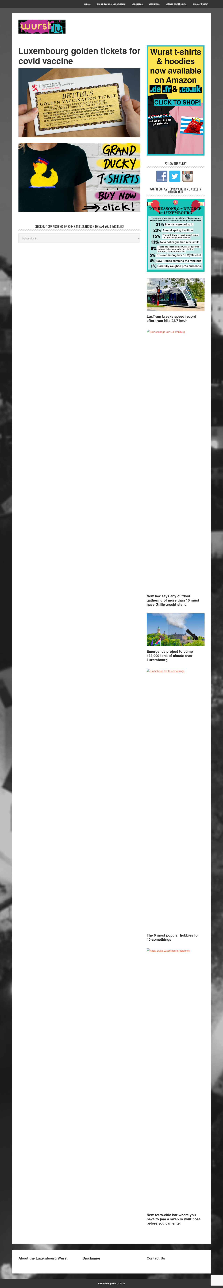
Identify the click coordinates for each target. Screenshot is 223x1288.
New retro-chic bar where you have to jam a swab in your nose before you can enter (174, 1219)
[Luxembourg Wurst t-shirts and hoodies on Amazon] (79, 177)
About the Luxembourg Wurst (43, 1258)
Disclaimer (91, 1258)
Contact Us (156, 1258)
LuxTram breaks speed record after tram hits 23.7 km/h (171, 318)
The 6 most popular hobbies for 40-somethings (173, 937)
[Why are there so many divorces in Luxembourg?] (176, 270)
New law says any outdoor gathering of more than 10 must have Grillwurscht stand (173, 600)
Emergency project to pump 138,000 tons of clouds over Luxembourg (170, 655)
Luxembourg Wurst (42, 27)
